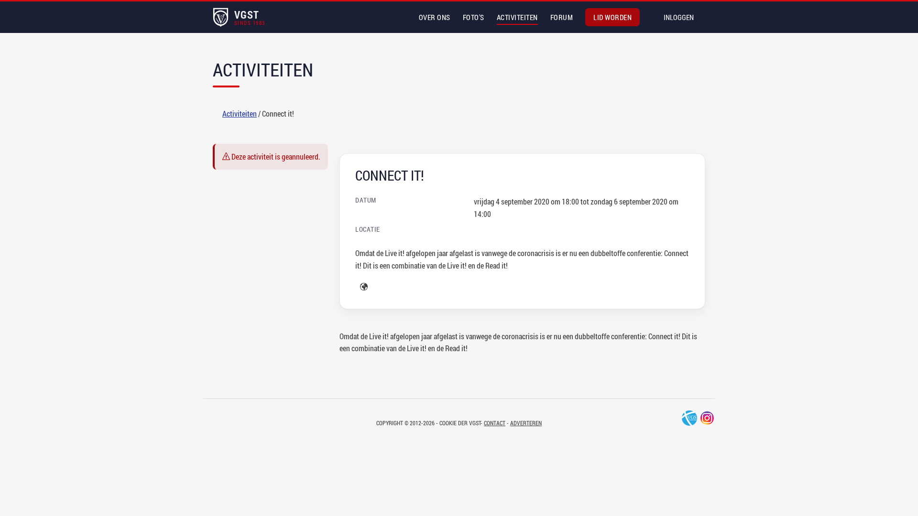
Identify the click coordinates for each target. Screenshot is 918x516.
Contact (494, 423)
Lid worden (612, 17)
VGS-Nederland (689, 418)
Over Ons (434, 17)
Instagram (707, 418)
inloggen (679, 17)
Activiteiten (517, 17)
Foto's (473, 17)
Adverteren (526, 423)
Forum (561, 17)
